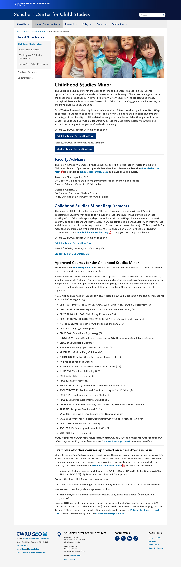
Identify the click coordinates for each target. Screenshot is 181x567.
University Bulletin (83, 267)
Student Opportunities (45, 24)
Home (19, 31)
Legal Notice (22, 549)
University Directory (156, 548)
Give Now (152, 541)
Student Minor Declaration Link (74, 149)
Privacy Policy (33, 549)
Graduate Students (27, 72)
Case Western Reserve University (36, 539)
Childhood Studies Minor (30, 44)
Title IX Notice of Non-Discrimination (31, 552)
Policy (85, 24)
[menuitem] (23, 24)
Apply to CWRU (154, 538)
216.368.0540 (75, 555)
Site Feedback (69, 560)
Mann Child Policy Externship (33, 64)
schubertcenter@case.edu (109, 513)
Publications (118, 24)
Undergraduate (25, 77)
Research (69, 24)
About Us (21, 24)
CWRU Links (155, 533)
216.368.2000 (22, 545)
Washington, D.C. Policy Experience (30, 57)
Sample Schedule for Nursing (92, 232)
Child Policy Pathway (29, 49)
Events (100, 24)
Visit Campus (153, 545)
